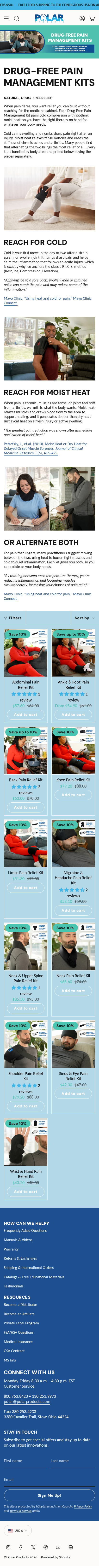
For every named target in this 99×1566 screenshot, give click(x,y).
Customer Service (19, 1386)
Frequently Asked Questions (25, 1230)
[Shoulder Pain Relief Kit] (25, 1044)
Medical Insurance (18, 1341)
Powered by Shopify (55, 1557)
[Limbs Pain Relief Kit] (25, 843)
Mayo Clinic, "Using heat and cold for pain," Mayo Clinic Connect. (48, 300)
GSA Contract (14, 1351)
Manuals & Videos (18, 1240)
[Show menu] (6, 18)
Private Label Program (21, 1323)
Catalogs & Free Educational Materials (34, 1277)
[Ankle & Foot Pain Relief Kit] (73, 653)
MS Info (10, 1360)
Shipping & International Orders (29, 1267)
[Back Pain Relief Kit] (25, 750)
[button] (25, 694)
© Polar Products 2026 (20, 1557)
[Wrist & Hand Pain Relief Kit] (25, 1142)
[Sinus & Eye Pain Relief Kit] (73, 1044)
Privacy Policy (83, 1506)
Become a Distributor (20, 1304)
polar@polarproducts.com (27, 1401)
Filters (15, 617)
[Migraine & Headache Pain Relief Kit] (73, 843)
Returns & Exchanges (20, 1258)
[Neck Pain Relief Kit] (73, 946)
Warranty (11, 1249)
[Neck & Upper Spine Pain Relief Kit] (25, 946)
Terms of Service (20, 1510)
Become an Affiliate (19, 1314)
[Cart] (92, 18)
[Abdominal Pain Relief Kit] (25, 653)
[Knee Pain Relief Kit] (73, 750)
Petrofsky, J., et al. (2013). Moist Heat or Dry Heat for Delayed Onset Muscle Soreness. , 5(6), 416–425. (45, 448)
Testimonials (13, 1286)
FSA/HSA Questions (18, 1332)
